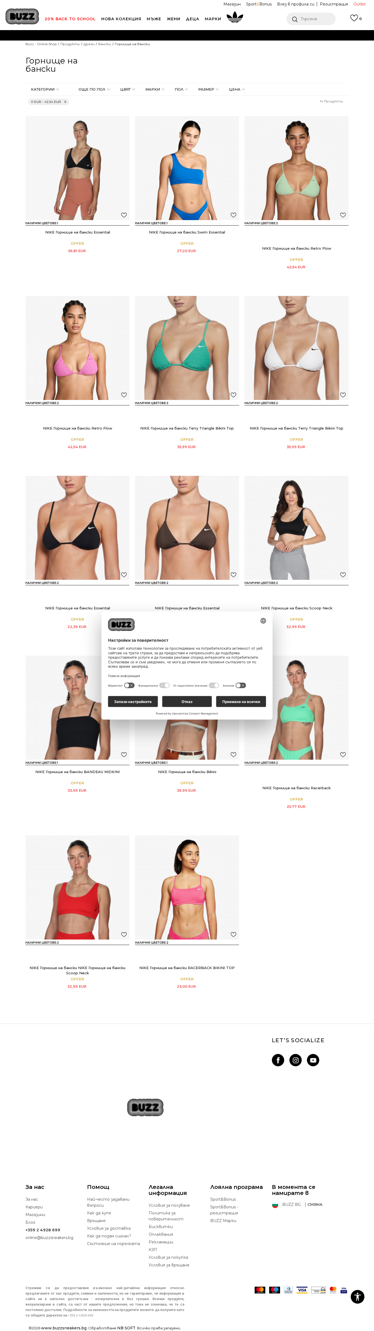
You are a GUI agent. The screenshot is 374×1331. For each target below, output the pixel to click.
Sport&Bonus (223, 1199)
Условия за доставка (109, 1228)
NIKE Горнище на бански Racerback (296, 788)
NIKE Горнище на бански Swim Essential (187, 232)
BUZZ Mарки (223, 1220)
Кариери (34, 1207)
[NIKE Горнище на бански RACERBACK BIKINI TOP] (281, 772)
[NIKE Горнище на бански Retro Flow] (296, 168)
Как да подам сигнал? (109, 1236)
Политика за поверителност (166, 1216)
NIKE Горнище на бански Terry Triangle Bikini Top (187, 428)
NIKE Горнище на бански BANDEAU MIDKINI (77, 772)
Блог (30, 1222)
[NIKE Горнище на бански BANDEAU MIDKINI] (77, 708)
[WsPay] (318, 1290)
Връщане (96, 1220)
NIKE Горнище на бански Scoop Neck (296, 608)
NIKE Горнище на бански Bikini (187, 772)
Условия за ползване (169, 1205)
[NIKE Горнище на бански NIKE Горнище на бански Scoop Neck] (281, 593)
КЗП (153, 1249)
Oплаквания (161, 1234)
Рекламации (161, 1242)
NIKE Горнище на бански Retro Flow (296, 248)
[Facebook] (278, 1060)
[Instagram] (295, 1060)
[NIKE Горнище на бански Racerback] (296, 708)
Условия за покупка (168, 1257)
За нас (31, 1199)
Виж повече (253, 46)
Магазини (35, 1214)
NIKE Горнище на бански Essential (77, 232)
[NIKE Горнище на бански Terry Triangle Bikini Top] (187, 348)
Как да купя (99, 1213)
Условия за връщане (169, 1265)
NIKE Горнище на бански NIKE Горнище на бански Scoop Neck (77, 970)
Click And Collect (128, 46)
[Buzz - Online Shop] (22, 16)
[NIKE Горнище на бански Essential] (77, 168)
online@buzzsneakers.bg (49, 1237)
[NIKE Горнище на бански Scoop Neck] (296, 528)
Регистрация (334, 4)
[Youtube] (313, 1060)
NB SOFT (126, 1328)
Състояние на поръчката (113, 1243)
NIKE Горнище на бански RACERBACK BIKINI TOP (187, 968)
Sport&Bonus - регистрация (224, 1210)
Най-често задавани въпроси (108, 1202)
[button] (311, 19)
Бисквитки (161, 1226)
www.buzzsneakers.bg (64, 1328)
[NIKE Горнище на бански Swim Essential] (187, 168)
